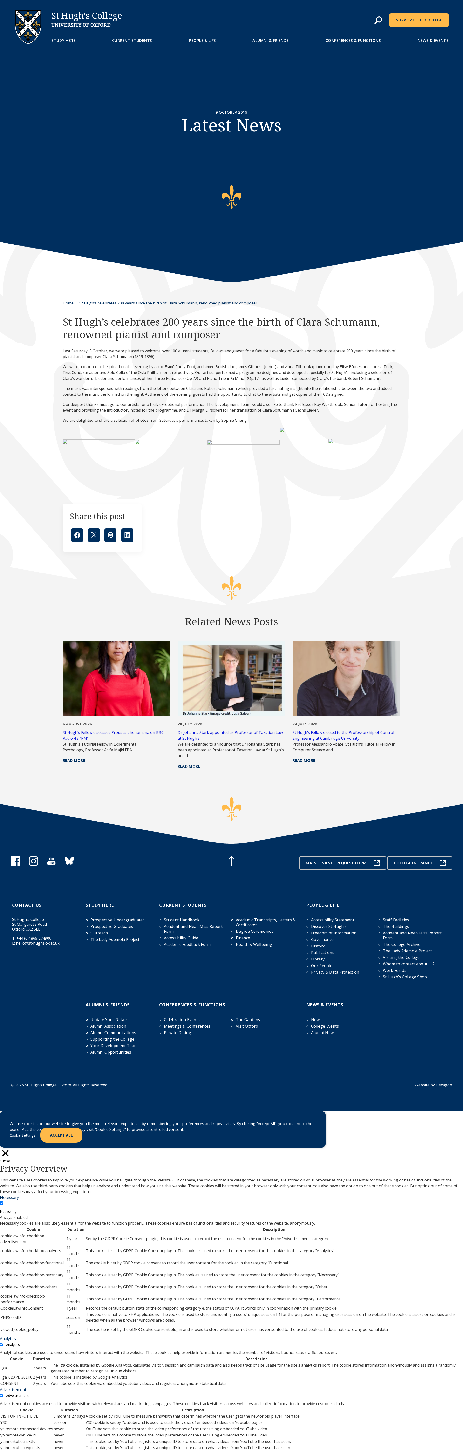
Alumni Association (108, 1026)
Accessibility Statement (332, 920)
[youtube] (51, 864)
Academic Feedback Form (187, 944)
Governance (322, 939)
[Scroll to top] (231, 861)
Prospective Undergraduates (117, 920)
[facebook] (15, 864)
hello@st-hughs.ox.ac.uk (38, 943)
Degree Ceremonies (254, 931)
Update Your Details (109, 1019)
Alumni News (323, 1032)
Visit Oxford (247, 1026)
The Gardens (248, 1019)
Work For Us (395, 970)
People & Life (202, 40)
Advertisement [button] (13, 1389)
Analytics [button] (8, 1338)
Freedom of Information (334, 933)
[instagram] (33, 864)
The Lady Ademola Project (114, 939)
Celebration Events (182, 1019)
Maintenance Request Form (336, 863)
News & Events (433, 40)
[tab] (378, 20)
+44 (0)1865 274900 (33, 938)
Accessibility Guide (181, 937)
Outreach (99, 933)
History (318, 946)
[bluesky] (69, 864)
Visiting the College (401, 957)
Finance (243, 937)
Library (318, 959)
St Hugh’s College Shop (405, 976)
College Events (325, 1026)
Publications (322, 952)
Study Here (63, 40)
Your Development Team (113, 1045)
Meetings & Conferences (187, 1026)
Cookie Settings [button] (22, 1135)
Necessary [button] (9, 1197)
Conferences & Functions (353, 40)
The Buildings (396, 926)
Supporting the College (112, 1039)
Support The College (419, 20)
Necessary (8, 1211)
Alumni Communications (113, 1032)
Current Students (132, 40)
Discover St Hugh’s (329, 926)
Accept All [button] (61, 1135)
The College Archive (402, 944)
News (316, 1019)
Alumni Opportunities (110, 1052)
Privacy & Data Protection (335, 972)
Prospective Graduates (111, 926)
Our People (322, 965)
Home (68, 303)
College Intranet (413, 863)
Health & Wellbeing (254, 944)
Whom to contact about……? (409, 963)
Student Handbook (182, 920)
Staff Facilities (396, 920)
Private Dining (177, 1032)
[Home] (28, 42)
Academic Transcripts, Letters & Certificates (266, 922)
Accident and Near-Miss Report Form (193, 929)
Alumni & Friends (270, 40)
